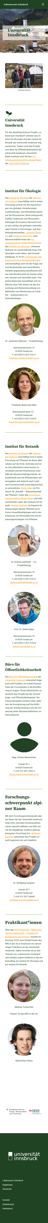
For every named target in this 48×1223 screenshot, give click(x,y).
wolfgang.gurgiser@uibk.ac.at (24, 900)
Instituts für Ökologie (19, 246)
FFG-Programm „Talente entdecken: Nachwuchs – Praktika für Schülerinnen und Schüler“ (23, 933)
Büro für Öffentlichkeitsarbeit (23, 676)
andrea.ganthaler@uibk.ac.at (24, 582)
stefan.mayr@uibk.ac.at (24, 646)
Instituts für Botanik (19, 453)
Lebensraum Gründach (16, 4)
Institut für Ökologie (19, 198)
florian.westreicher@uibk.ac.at (24, 774)
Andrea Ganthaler (19, 505)
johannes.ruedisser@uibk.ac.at (24, 358)
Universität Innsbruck (19, 163)
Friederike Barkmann (23, 236)
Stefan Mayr (27, 488)
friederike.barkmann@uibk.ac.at (24, 422)
